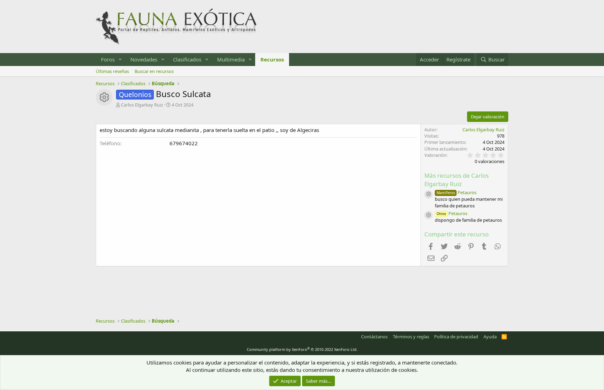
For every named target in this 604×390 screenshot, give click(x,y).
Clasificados (187, 59)
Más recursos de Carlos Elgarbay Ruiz (456, 179)
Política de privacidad (456, 336)
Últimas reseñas (112, 71)
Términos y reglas (411, 336)
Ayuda (490, 336)
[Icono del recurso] (428, 194)
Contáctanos (374, 336)
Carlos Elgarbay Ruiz (142, 105)
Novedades (143, 59)
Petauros (456, 192)
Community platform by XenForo (302, 349)
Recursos (272, 59)
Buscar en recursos (154, 71)
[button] (120, 59)
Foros (108, 59)
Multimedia (231, 59)
